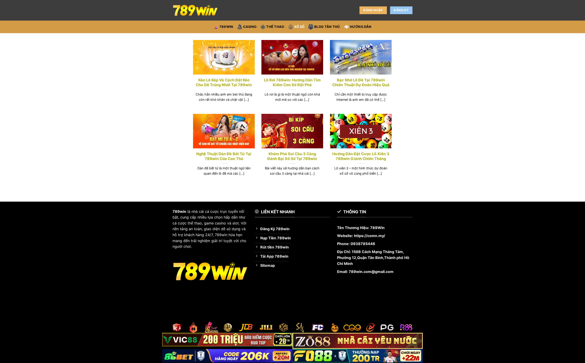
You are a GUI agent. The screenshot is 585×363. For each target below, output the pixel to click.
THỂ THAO (275, 27)
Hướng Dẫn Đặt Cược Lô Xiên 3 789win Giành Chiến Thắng (360, 156)
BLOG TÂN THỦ (327, 27)
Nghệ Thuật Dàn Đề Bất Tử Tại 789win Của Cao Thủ (223, 156)
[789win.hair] (195, 10)
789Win (377, 227)
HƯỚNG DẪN (361, 27)
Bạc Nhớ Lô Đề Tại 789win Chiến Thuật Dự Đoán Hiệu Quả (360, 82)
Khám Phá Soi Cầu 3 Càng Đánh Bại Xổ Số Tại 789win (292, 156)
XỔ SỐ (299, 27)
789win (226, 27)
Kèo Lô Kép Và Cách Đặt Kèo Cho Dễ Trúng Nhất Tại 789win (224, 82)
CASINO (250, 27)
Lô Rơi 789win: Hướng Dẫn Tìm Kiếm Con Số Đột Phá (292, 82)
